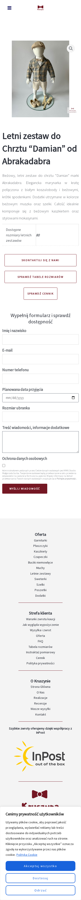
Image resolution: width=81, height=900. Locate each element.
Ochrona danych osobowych (24, 458)
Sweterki (40, 579)
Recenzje (40, 703)
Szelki (40, 584)
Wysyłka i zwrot (40, 630)
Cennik (40, 658)
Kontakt (40, 714)
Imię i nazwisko (14, 330)
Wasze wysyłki (40, 709)
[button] (71, 48)
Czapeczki (40, 557)
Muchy (40, 568)
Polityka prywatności (40, 663)
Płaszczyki (40, 546)
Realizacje (40, 698)
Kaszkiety (40, 551)
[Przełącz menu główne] (9, 8)
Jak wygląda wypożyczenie (40, 625)
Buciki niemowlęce (40, 562)
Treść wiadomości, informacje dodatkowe (35, 427)
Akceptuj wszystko (40, 866)
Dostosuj (40, 878)
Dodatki (40, 596)
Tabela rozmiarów (40, 647)
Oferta (40, 636)
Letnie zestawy (40, 573)
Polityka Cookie (26, 855)
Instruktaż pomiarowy (40, 652)
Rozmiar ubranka (16, 407)
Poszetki (41, 590)
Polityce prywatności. (66, 478)
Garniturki (40, 540)
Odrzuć (40, 890)
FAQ (40, 641)
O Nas (41, 692)
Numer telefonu (15, 369)
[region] (40, 853)
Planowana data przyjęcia (22, 389)
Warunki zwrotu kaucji (40, 619)
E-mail (7, 350)
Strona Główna (40, 687)
